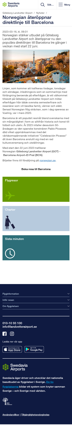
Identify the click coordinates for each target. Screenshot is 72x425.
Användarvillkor (11, 414)
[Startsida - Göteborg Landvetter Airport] (11, 4)
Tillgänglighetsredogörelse (35, 414)
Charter (10, 209)
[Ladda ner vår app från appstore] (12, 349)
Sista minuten (14, 239)
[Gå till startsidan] (15, 367)
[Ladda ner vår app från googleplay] (34, 349)
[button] (64, 5)
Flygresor (11, 180)
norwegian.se (48, 160)
